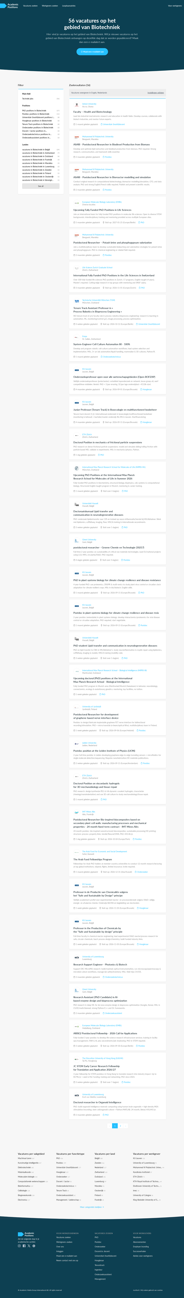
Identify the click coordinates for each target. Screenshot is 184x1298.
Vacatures (137, 1237)
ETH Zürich (87, 434)
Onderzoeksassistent (113, 1013)
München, (86, 302)
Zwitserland (93, 270)
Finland (94, 709)
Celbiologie (24, 1190)
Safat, (85, 854)
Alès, (84, 814)
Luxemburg (87, 959)
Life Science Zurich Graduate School (97, 267)
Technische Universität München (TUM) (98, 300)
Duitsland (95, 302)
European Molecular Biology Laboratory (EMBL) (102, 202)
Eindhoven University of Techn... (147, 1186)
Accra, (85, 106)
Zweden (99, 1162)
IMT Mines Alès (88, 811)
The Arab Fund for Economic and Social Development (104, 851)
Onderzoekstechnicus (112, 356)
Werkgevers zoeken (50, 5)
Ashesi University (89, 103)
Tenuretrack (99, 1265)
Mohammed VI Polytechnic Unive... (148, 1167)
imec (136, 1190)
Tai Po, (85, 1060)
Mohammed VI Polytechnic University (97, 136)
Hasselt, (85, 506)
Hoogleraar (147, 389)
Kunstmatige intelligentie (29, 1162)
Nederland (92, 745)
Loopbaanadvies (68, 5)
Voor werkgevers (175, 5)
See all (40, 186)
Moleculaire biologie (27, 1176)
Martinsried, (87, 673)
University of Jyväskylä (91, 706)
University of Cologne (143, 1195)
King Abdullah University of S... (147, 1199)
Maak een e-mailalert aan (93, 51)
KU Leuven (86, 369)
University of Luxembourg (93, 956)
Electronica (24, 1199)
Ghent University (89, 539)
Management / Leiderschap (68, 1199)
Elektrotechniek (26, 1167)
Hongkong (92, 1060)
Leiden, (85, 745)
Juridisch (136, 1290)
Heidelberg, (87, 1028)
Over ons (60, 1246)
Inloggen (59, 1251)
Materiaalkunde (26, 1172)
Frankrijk (90, 814)
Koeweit (91, 854)
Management (100, 1279)
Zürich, (85, 270)
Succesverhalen (139, 1251)
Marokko (94, 139)
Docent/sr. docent (102, 1251)
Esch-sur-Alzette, (89, 1097)
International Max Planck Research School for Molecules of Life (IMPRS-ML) (114, 467)
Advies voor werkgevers (143, 1255)
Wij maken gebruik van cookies (152, 1290)
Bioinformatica (25, 1186)
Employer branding (141, 1246)
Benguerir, (86, 139)
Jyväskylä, (86, 709)
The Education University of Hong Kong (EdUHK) (102, 1058)
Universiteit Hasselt (90, 503)
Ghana (90, 106)
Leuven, (85, 371)
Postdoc (108, 157)
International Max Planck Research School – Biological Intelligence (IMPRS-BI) (114, 670)
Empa (84, 336)
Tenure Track (62, 1190)
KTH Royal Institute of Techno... (147, 1181)
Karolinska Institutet (142, 1172)
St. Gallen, (86, 339)
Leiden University (89, 742)
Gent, (84, 542)
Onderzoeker (142, 871)
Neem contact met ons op (67, 1260)
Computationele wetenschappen (33, 1181)
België (91, 371)
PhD (142, 222)
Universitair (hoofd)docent (114, 124)
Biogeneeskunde (26, 1195)
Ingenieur (98, 1269)
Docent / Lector (64, 1181)
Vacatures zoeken (30, 5)
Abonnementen (139, 1242)
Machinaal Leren (26, 1158)
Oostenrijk (100, 1190)
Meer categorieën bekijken (91, 1207)
